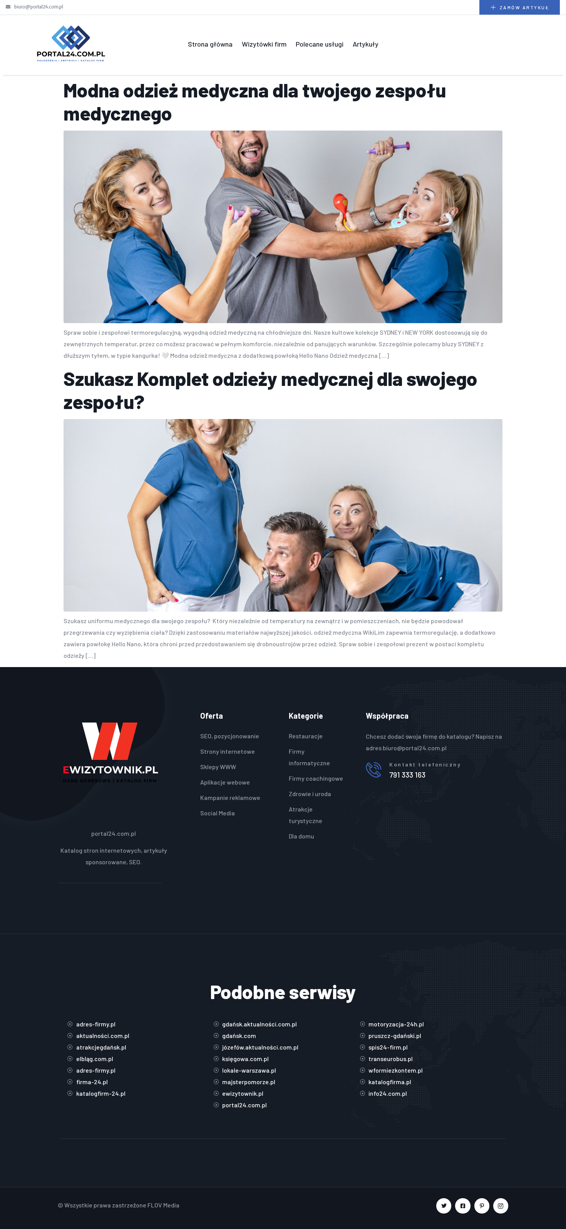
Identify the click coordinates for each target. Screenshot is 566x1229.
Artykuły (365, 44)
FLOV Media (163, 1205)
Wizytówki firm (264, 44)
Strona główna (210, 44)
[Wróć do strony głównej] (71, 44)
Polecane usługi (319, 44)
